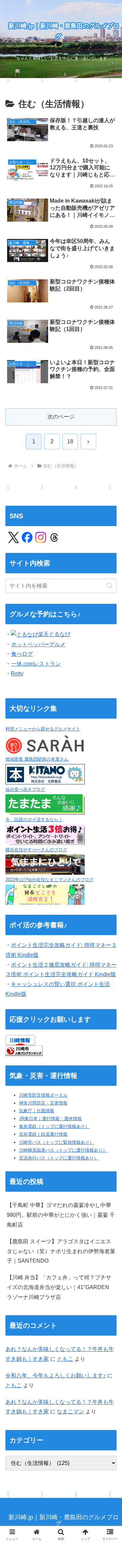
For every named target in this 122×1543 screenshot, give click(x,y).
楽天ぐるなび (54, 634)
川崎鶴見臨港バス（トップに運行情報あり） (63, 1150)
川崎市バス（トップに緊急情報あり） (56, 1142)
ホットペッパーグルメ (38, 644)
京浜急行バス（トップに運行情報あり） (58, 1157)
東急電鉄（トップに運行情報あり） (54, 1126)
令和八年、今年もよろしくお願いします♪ (55, 1375)
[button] (110, 586)
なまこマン (70, 1411)
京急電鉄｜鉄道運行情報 (43, 1134)
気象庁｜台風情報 (36, 1110)
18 (70, 441)
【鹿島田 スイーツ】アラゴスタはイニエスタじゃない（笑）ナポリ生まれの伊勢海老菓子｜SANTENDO (61, 1251)
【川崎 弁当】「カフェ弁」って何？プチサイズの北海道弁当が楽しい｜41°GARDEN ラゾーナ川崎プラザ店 (59, 1287)
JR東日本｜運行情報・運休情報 (50, 1118)
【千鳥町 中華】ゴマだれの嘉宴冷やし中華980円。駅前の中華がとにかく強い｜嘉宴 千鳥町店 (61, 1215)
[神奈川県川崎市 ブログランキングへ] (24, 1050)
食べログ (22, 654)
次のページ (61, 417)
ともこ (65, 1359)
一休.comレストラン (36, 664)
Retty (17, 673)
